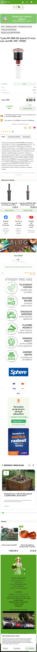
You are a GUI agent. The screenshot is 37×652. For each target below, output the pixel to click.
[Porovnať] (25, 127)
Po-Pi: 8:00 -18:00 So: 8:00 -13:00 (18, 598)
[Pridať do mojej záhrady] (34, 127)
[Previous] (29, 465)
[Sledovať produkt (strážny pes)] (30, 127)
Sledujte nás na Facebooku (18, 602)
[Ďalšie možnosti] (35, 2)
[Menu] (2, 2)
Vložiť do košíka (27, 108)
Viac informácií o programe (18, 424)
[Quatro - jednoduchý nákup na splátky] (18, 441)
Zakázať (5, 648)
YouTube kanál (18, 604)
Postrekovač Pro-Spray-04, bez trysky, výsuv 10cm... (9, 204)
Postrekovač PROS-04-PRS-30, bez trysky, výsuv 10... (27, 204)
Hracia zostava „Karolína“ (9, 545)
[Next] (33, 465)
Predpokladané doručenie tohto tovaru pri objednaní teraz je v (20, 115)
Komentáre (26, 137)
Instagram (18, 606)
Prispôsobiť (17, 648)
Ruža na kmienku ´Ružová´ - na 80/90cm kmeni (28, 546)
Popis (3, 137)
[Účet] (23, 2)
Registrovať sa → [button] (18, 421)
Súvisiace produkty (14, 137)
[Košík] (31, 2)
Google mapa (18, 600)
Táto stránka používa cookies (11, 636)
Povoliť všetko (30, 648)
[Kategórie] (7, 2)
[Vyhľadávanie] (27, 2)
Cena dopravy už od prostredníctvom (19, 120)
